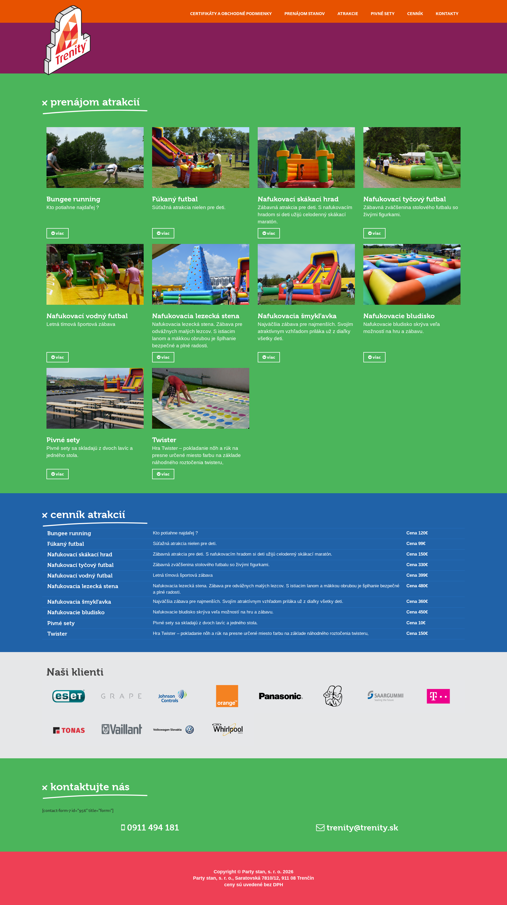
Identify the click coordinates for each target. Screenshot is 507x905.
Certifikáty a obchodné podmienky (231, 13)
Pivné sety (383, 13)
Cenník (415, 13)
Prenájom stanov (304, 13)
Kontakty (447, 13)
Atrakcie (347, 13)
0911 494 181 (152, 828)
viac (59, 233)
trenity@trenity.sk (361, 828)
